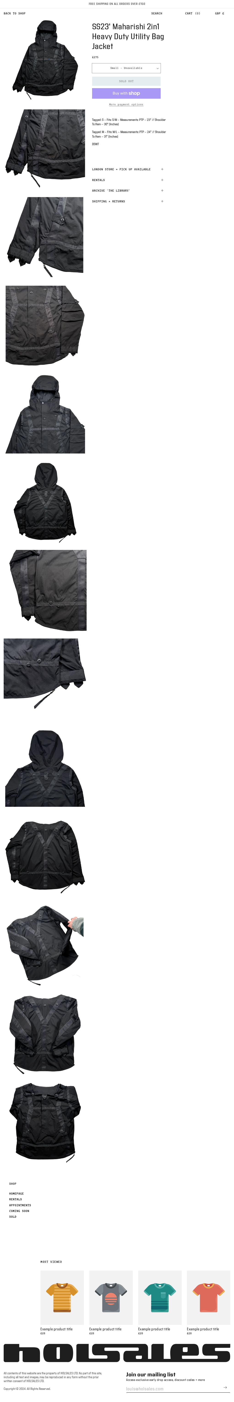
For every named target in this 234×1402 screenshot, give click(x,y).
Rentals (15, 1199)
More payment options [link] (126, 104)
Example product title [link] (56, 1329)
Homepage (16, 1193)
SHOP (12, 1183)
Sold (12, 1216)
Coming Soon (19, 1211)
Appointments (20, 1205)
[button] (157, 13)
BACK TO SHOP (15, 13)
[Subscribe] (225, 1387)
